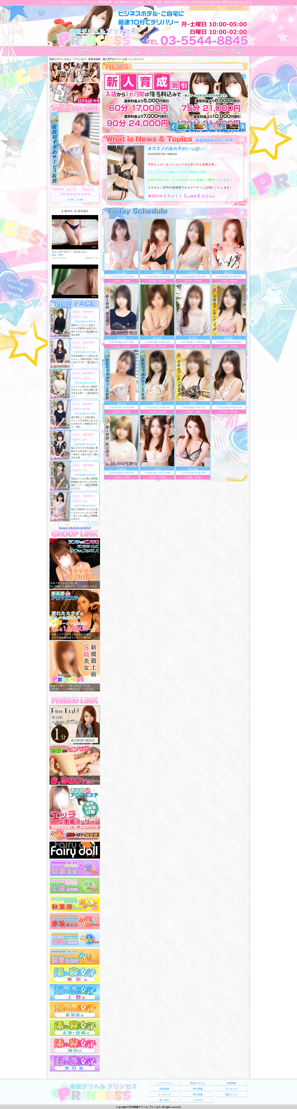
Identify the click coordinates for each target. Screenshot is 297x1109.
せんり (193, 272)
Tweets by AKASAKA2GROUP (75, 527)
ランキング (164, 1094)
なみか (157, 272)
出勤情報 (231, 1083)
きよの (157, 337)
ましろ (121, 403)
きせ (85, 316)
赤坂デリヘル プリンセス (147, 1107)
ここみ (121, 272)
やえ (85, 470)
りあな (121, 468)
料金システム (198, 1083)
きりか (193, 337)
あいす (157, 403)
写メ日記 (164, 1100)
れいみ (193, 468)
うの (229, 403)
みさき (121, 337)
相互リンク (231, 1094)
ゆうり (228, 272)
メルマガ (198, 1100)
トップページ (164, 1083)
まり (85, 439)
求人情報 (198, 1094)
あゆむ (228, 337)
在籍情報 (164, 1088)
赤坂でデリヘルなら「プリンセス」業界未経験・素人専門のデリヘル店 (88, 59)
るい (85, 347)
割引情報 (198, 1088)
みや (193, 403)
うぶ (157, 468)
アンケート (231, 1088)
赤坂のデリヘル (71, 2)
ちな (85, 500)
